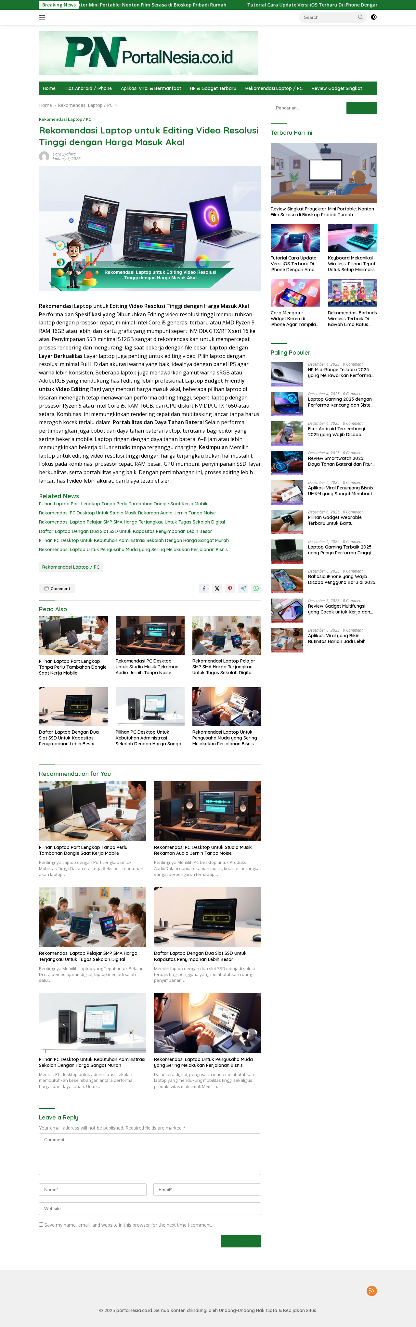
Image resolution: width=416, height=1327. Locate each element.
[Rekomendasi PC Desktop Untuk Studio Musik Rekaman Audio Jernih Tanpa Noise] (150, 635)
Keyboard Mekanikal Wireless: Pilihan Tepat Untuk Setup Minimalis (351, 263)
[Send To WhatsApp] (256, 588)
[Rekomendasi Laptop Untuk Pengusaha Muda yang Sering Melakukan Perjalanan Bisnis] (226, 706)
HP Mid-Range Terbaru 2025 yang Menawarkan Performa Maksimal (339, 372)
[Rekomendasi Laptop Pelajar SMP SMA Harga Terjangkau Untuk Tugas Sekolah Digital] (226, 635)
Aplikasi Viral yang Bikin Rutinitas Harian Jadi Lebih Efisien (337, 638)
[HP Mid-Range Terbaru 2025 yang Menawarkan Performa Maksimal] (287, 374)
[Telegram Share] (243, 588)
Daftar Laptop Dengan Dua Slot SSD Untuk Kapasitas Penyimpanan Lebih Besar (125, 531)
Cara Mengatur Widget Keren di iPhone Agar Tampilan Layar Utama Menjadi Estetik (294, 319)
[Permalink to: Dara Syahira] (44, 156)
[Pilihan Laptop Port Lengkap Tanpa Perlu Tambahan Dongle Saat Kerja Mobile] (73, 635)
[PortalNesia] (148, 52)
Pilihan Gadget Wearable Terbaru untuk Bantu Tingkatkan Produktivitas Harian (335, 520)
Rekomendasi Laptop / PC (274, 88)
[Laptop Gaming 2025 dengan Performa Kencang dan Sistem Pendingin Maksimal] (287, 404)
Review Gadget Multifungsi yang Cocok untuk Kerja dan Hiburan (339, 609)
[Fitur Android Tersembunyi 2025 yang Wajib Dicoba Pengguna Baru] (287, 433)
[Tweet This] (217, 588)
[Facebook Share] (204, 588)
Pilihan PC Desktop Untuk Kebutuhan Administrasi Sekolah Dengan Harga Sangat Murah (134, 540)
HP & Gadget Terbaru (213, 88)
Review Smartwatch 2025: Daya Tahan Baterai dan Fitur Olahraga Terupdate (340, 461)
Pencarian (361, 107)
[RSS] (372, 1291)
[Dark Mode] (373, 17)
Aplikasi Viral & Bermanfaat (151, 88)
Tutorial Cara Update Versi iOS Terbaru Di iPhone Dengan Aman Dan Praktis (281, 5)
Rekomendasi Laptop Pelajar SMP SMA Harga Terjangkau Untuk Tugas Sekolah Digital (132, 522)
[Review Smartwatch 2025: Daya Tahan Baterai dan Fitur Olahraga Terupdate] (287, 463)
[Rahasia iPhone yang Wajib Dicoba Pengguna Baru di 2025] (287, 581)
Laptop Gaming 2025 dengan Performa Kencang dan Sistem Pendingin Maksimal (341, 402)
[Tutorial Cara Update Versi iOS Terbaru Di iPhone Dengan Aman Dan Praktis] (295, 238)
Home (49, 88)
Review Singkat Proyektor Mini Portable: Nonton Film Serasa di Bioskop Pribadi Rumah (322, 212)
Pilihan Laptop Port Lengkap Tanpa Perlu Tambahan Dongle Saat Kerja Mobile (124, 504)
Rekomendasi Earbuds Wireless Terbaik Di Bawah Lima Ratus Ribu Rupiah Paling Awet (352, 319)
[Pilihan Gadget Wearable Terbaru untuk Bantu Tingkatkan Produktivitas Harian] (287, 522)
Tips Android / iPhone (88, 88)
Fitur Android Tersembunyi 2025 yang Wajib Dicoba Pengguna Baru (336, 431)
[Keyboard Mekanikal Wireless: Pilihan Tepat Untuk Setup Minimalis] (352, 238)
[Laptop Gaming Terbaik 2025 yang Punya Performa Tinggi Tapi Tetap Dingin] (287, 551)
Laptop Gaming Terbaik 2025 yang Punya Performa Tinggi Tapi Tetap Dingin (339, 550)
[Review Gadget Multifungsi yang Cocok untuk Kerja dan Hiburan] (287, 611)
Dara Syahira (64, 154)
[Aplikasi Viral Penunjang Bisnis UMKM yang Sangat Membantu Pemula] (287, 492)
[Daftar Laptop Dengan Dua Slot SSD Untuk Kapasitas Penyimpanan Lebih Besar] (73, 706)
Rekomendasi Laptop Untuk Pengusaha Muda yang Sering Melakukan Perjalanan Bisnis (133, 549)
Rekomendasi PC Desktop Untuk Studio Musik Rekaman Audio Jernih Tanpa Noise (127, 513)
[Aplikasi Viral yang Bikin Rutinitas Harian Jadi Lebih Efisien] (287, 640)
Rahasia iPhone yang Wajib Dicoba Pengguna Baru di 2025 (341, 579)
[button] (360, 17)
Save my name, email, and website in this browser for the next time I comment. (128, 1225)
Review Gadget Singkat (337, 88)
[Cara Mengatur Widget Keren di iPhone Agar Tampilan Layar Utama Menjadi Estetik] (295, 293)
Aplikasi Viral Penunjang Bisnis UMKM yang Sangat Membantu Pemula (341, 491)
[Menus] (43, 17)
